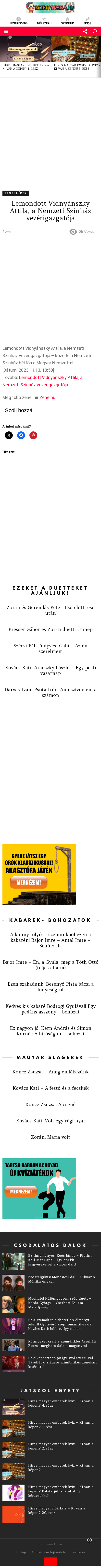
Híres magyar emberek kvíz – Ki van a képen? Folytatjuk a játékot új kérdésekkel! (61, 1491)
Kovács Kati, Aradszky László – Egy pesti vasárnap (50, 670)
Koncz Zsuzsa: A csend (50, 1104)
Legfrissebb (18, 23)
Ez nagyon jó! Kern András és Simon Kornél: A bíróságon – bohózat (50, 1031)
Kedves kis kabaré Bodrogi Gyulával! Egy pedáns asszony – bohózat (50, 1009)
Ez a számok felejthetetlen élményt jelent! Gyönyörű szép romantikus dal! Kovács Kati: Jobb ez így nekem (60, 1324)
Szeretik (67, 23)
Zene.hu (47, 397)
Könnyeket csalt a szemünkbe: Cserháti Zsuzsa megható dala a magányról (62, 1343)
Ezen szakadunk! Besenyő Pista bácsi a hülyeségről (51, 986)
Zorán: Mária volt (50, 1137)
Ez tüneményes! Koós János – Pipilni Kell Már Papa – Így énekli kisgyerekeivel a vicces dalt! (60, 1259)
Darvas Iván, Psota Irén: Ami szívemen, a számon (50, 692)
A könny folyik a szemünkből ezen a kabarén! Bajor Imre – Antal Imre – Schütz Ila (50, 940)
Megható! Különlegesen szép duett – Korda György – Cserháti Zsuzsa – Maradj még (59, 1302)
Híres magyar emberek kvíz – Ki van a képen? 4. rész (25, 67)
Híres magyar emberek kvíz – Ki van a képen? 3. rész (77, 67)
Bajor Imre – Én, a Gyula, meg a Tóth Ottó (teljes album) (51, 965)
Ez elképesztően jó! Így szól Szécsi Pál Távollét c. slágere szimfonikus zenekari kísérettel (62, 1362)
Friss (87, 23)
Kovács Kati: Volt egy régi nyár (50, 1121)
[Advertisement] (50, 130)
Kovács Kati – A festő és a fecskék (51, 1088)
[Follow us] (85, 31)
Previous (2, 57)
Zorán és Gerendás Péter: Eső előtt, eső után (51, 610)
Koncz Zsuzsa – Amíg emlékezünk (50, 1072)
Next (98, 57)
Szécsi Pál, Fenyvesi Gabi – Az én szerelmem (51, 648)
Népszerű (44, 23)
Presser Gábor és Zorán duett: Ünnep (50, 629)
